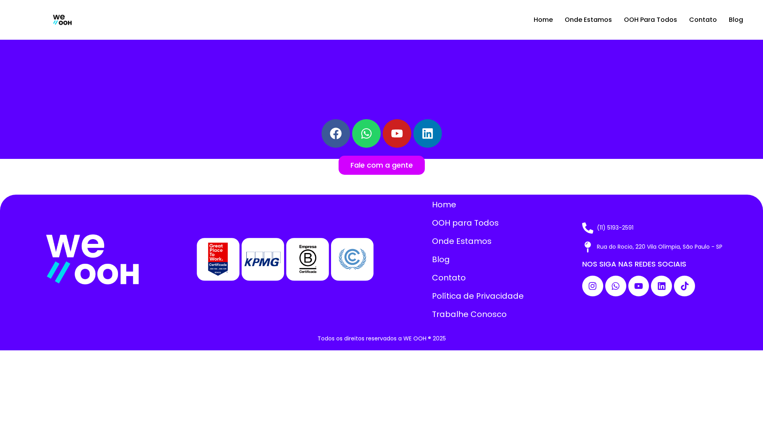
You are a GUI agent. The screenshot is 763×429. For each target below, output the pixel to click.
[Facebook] (335, 133)
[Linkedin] (661, 286)
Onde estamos (588, 19)
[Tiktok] (684, 286)
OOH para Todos (650, 19)
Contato (703, 19)
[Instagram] (592, 286)
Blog (736, 19)
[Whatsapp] (615, 286)
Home (543, 19)
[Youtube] (397, 133)
